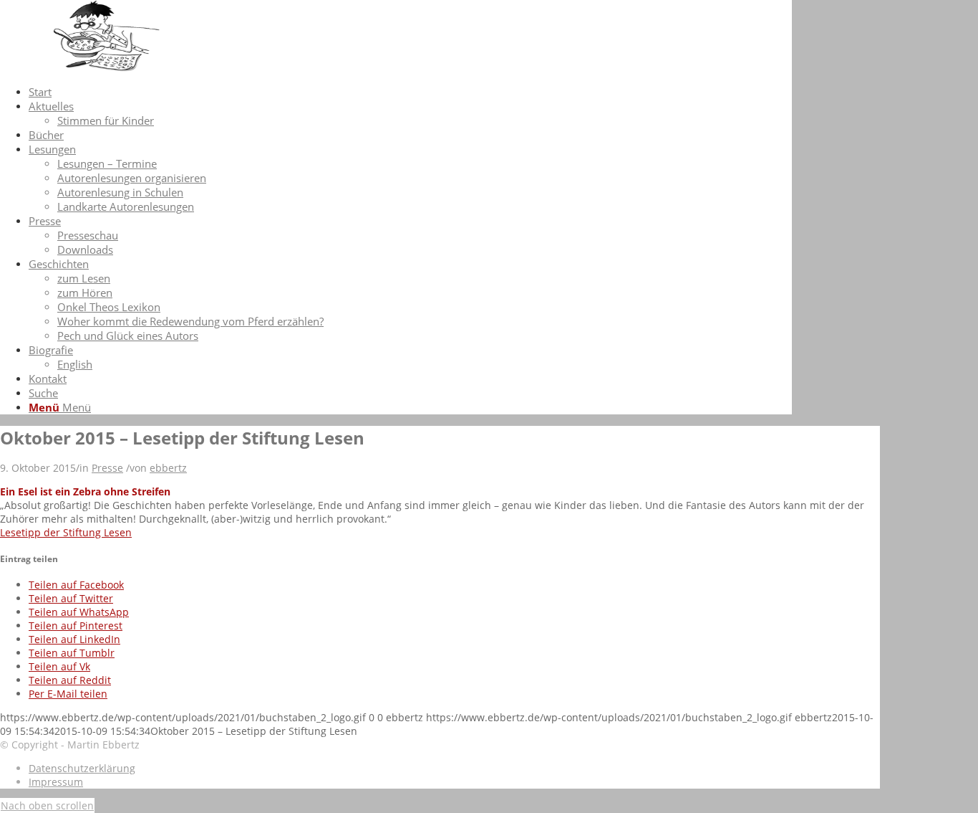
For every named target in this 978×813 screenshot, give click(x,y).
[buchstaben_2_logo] (107, 68)
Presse (107, 468)
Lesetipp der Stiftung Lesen (66, 532)
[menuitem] (410, 92)
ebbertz (168, 468)
